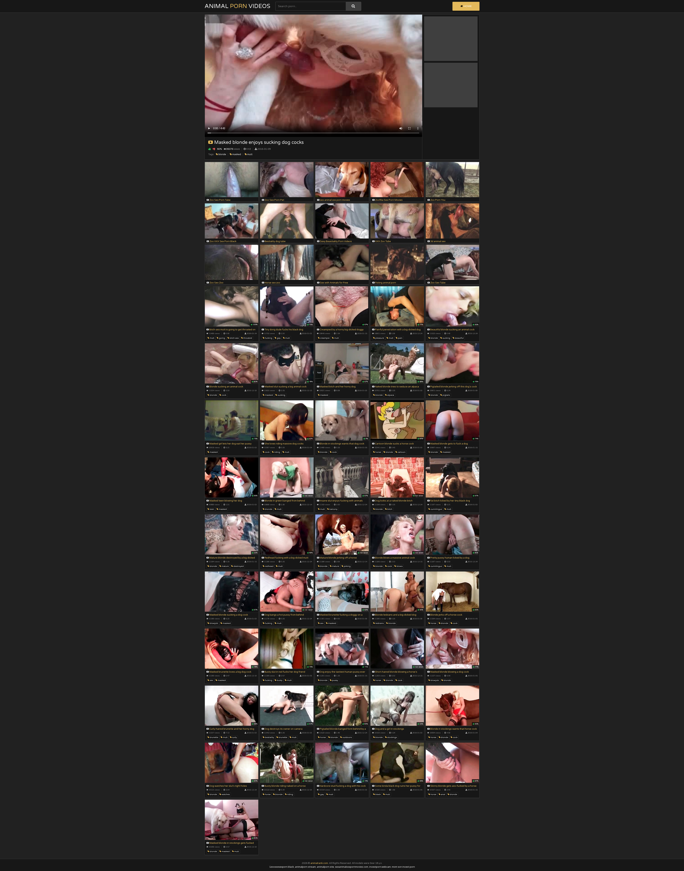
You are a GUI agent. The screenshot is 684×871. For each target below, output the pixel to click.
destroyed (238, 566)
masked (236, 154)
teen (211, 509)
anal (442, 794)
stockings (392, 737)
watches (225, 794)
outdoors (347, 737)
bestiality (269, 737)
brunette (213, 737)
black (378, 794)
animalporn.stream (305, 866)
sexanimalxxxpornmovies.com (351, 866)
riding (277, 452)
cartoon (401, 452)
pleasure (379, 338)
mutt (249, 154)
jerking (347, 566)
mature (225, 566)
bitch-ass (234, 338)
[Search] (353, 6)
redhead (268, 566)
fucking (268, 338)
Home (467, 6)
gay (278, 338)
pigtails (446, 395)
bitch (389, 509)
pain (399, 338)
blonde (222, 154)
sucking (446, 338)
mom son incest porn (403, 866)
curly (234, 737)
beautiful (459, 338)
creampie (325, 338)
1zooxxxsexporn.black (281, 866)
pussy (334, 680)
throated (247, 338)
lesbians (379, 623)
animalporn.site (325, 866)
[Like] (209, 149)
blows (399, 566)
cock (223, 395)
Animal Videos (237, 6)
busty (279, 680)
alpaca (390, 395)
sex (321, 623)
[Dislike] (214, 149)
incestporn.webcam (380, 866)
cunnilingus (436, 509)
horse (378, 452)
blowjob (213, 623)
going (221, 338)
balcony (333, 509)
